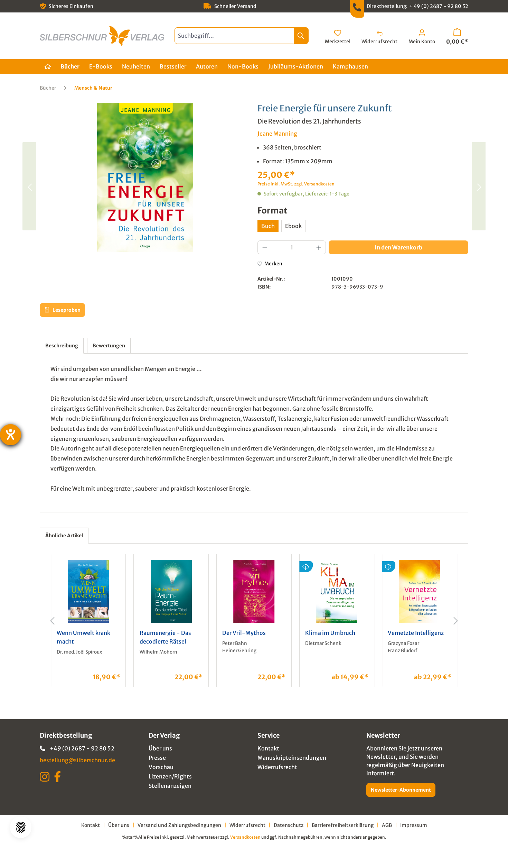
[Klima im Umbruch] (337, 591)
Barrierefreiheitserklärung (343, 825)
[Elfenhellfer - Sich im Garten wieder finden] (29, 186)
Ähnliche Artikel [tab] (64, 535)
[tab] (62, 346)
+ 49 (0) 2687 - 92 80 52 (438, 6)
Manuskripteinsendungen (291, 757)
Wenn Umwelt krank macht (83, 637)
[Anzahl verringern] (264, 247)
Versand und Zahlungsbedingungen (179, 825)
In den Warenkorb (398, 247)
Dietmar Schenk (323, 643)
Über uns (160, 748)
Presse (157, 757)
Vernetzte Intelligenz (416, 632)
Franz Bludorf (402, 651)
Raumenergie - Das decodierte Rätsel (165, 637)
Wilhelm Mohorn (158, 652)
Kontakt (268, 748)
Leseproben (66, 310)
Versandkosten (245, 837)
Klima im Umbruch (330, 632)
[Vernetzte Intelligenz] (419, 591)
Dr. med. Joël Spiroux (79, 652)
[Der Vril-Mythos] (254, 591)
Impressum (413, 825)
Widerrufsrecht (277, 767)
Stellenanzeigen (170, 785)
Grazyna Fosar (403, 643)
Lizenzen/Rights (170, 776)
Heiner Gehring (239, 651)
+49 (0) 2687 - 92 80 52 (82, 748)
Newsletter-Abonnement (401, 790)
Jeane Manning (277, 133)
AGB (387, 825)
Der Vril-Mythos (244, 632)
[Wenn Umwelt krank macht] (88, 591)
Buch (268, 225)
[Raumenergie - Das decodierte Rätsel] (171, 591)
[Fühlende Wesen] (479, 186)
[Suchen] (301, 35)
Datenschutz (288, 825)
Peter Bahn (234, 643)
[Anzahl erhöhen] (319, 247)
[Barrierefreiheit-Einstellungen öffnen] (10, 434)
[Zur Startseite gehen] (102, 36)
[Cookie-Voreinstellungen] (20, 827)
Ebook (293, 225)
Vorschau (161, 767)
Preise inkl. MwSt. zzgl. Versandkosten (296, 183)
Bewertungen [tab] (109, 346)
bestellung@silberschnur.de (77, 760)
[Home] (48, 66)
